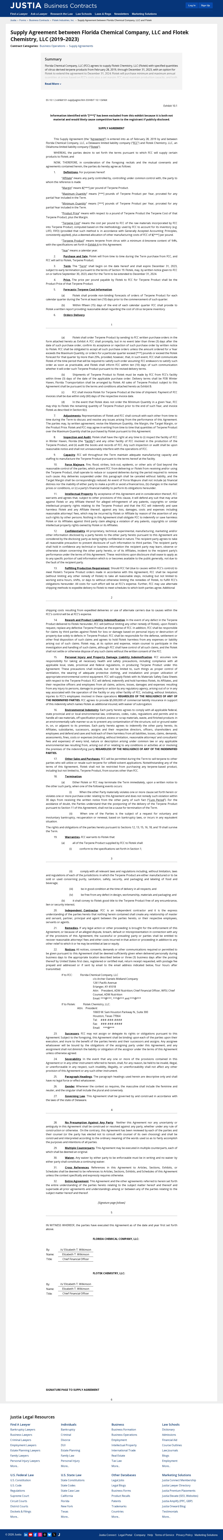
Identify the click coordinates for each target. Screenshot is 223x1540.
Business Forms (121, 1490)
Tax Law (117, 1461)
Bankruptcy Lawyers (22, 1429)
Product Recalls (121, 1496)
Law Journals (170, 1450)
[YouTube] (30, 1535)
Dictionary (168, 1429)
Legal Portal (125, 1535)
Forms (22, 20)
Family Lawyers (19, 1455)
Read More (52, 84)
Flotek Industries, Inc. (63, 20)
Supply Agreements (81, 46)
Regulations (17, 1490)
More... (14, 1466)
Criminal (66, 1435)
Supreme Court (19, 1496)
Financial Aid (169, 1440)
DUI (63, 1445)
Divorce (65, 1440)
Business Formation (124, 1429)
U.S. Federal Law (22, 1475)
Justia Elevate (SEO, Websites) (180, 1496)
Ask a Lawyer (39, 14)
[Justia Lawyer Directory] (59, 1535)
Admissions (169, 1435)
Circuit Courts (18, 1501)
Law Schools (84, 14)
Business (118, 1424)
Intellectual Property (124, 1445)
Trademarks (119, 1506)
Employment (119, 1440)
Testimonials (170, 1511)
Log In (192, 5)
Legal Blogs (119, 1485)
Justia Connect (107, 1535)
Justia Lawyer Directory (176, 1485)
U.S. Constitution (20, 1480)
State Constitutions (73, 1480)
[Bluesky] (49, 1535)
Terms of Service (164, 1535)
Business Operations (52, 46)
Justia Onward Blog (174, 1506)
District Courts (19, 1506)
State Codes (68, 1485)
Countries (118, 1511)
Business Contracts (39, 20)
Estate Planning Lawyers (25, 1450)
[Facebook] (35, 1535)
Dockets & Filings (20, 1511)
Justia (13, 20)
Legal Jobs (118, 1480)
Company (139, 1535)
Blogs (165, 1455)
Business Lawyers (21, 1435)
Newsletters (121, 14)
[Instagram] (40, 1535)
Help (150, 1535)
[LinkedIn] (26, 1535)
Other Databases (124, 1475)
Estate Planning (70, 1450)
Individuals (68, 1424)
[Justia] (25, 5)
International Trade (124, 1450)
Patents (116, 1501)
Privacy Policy (184, 1535)
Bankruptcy (68, 1429)
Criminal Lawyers (20, 1440)
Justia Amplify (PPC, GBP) (177, 1501)
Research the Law (61, 14)
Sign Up (205, 5)
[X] (54, 1535)
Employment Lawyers (23, 1445)
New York (67, 1506)
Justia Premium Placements (178, 1490)
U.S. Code (16, 1485)
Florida (65, 1501)
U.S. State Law (71, 1475)
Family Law (67, 1455)
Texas (64, 1511)
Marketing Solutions (144, 14)
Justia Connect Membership (179, 1480)
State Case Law (70, 1490)
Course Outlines (172, 1445)
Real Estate (118, 1455)
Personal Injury (70, 1461)
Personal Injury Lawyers (25, 1461)
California (67, 1496)
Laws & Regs (103, 14)
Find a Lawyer (19, 14)
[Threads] (45, 1535)
